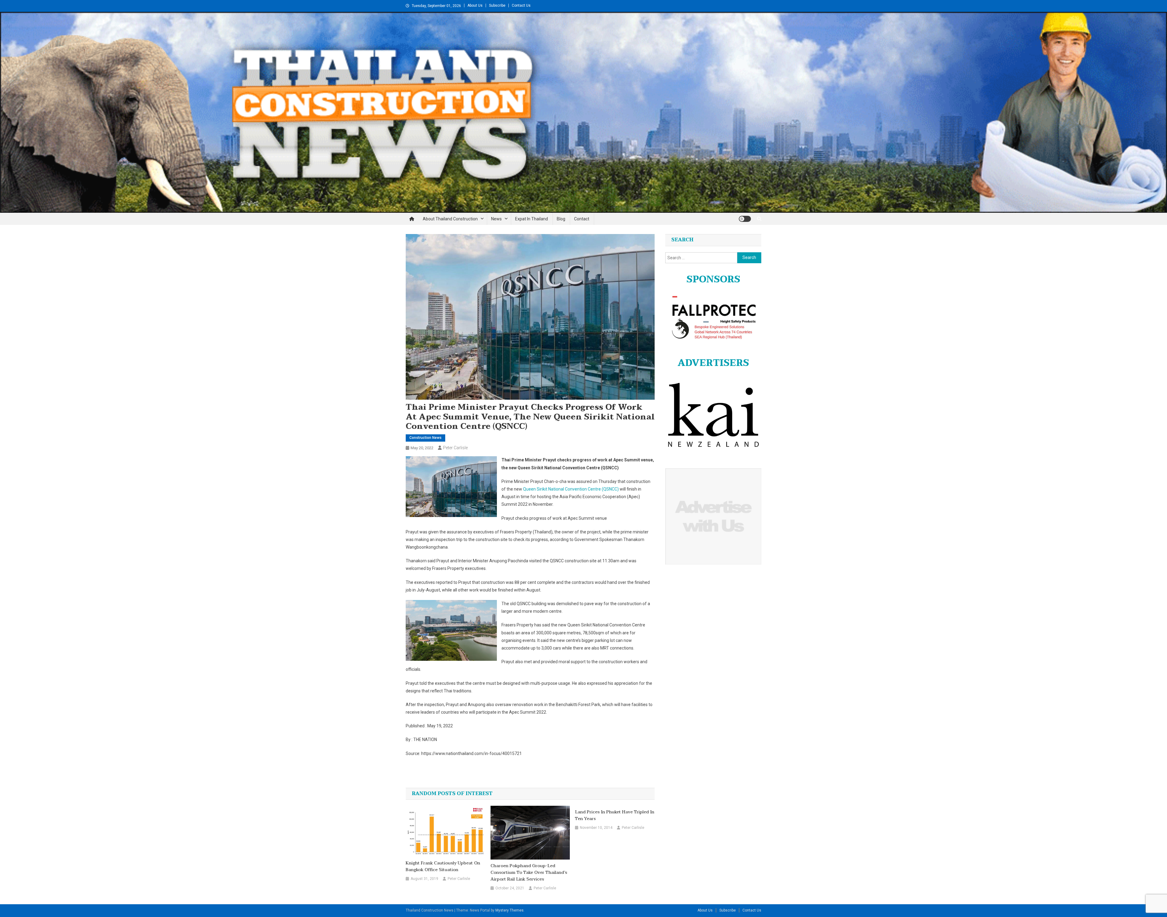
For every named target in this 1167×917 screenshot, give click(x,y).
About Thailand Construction (450, 218)
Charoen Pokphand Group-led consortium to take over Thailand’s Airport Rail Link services (529, 873)
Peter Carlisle (455, 447)
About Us (475, 5)
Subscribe (497, 5)
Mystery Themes (509, 910)
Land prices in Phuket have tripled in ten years (614, 815)
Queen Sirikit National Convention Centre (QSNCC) (571, 489)
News (496, 218)
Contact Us (521, 5)
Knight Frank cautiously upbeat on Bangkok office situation (443, 866)
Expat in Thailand (531, 218)
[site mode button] (745, 219)
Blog (561, 218)
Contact (581, 218)
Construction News (425, 438)
